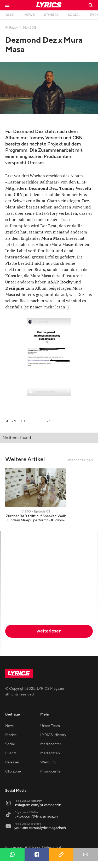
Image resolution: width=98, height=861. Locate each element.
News (9, 726)
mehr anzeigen (80, 460)
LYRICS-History (53, 735)
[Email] (85, 854)
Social (10, 744)
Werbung (48, 762)
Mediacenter (50, 744)
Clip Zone (13, 771)
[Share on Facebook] (37, 854)
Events (10, 753)
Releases (12, 762)
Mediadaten (50, 753)
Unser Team (50, 726)
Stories (10, 735)
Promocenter (51, 771)
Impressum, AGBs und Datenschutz (34, 847)
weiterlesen (49, 631)
